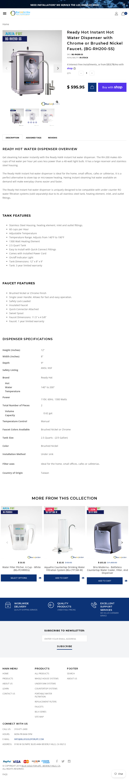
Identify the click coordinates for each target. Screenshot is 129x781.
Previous (7, 542)
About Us (8, 683)
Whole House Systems (47, 678)
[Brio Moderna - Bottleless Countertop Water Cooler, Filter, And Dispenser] (107, 532)
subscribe (64, 646)
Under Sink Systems (45, 683)
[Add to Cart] (92, 87)
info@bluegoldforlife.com (29, 739)
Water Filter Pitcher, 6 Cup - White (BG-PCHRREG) (21, 569)
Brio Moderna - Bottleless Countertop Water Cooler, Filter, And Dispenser (107, 570)
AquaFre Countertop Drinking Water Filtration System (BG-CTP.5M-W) (64, 569)
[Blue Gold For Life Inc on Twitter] (63, 761)
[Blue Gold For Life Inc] (19, 13)
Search (71, 673)
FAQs (5, 774)
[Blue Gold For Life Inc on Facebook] (57, 761)
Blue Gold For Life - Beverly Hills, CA (41, 765)
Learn (6, 688)
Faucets (39, 706)
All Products (42, 673)
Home (6, 24)
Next (122, 542)
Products (8, 678)
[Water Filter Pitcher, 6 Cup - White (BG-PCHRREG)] (21, 532)
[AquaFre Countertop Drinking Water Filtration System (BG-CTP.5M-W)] (64, 532)
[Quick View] (40, 578)
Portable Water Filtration (43, 695)
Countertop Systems (46, 688)
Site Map (39, 716)
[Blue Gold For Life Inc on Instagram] (69, 761)
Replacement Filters (46, 701)
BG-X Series (40, 711)
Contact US (9, 693)
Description (12, 138)
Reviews (52, 138)
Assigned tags (33, 138)
